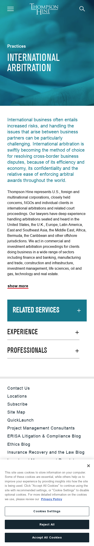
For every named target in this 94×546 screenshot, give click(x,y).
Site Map (16, 412)
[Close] (89, 466)
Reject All (47, 524)
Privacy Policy (51, 499)
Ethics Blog (18, 444)
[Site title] (44, 9)
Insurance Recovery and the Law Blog (46, 452)
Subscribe (17, 404)
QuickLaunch (20, 420)
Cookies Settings (46, 511)
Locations (17, 396)
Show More (18, 286)
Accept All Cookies (47, 537)
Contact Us (18, 388)
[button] (10, 8)
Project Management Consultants (41, 428)
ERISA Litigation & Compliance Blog (44, 436)
